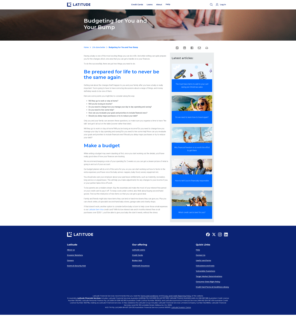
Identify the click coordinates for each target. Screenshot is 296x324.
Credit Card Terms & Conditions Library (212, 287)
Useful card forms (203, 260)
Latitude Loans (138, 250)
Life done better (98, 47)
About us (71, 250)
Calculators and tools (205, 266)
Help (198, 250)
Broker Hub (137, 260)
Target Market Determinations (209, 276)
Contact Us (200, 255)
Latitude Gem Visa (96, 209)
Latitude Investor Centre (181, 307)
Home (86, 47)
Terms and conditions (149, 296)
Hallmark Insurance (141, 266)
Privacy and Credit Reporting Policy (176, 296)
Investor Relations (75, 255)
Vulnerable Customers (205, 271)
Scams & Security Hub (76, 266)
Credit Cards (137, 255)
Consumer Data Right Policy (208, 282)
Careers (70, 260)
